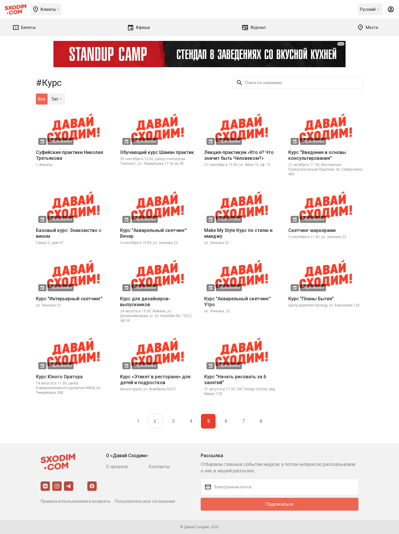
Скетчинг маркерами (312, 230)
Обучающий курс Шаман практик (157, 152)
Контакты (159, 466)
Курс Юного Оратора (59, 376)
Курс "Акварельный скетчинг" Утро (237, 301)
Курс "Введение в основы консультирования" (317, 155)
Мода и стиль (229, 219)
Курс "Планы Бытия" (311, 298)
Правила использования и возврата (75, 501)
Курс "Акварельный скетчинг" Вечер (153, 233)
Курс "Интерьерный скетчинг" (69, 298)
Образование (60, 141)
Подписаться (279, 504)
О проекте (117, 466)
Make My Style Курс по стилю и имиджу (238, 233)
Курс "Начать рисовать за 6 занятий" (235, 379)
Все (41, 99)
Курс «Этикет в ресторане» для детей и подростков (155, 379)
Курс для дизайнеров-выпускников (145, 301)
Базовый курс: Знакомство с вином (68, 233)
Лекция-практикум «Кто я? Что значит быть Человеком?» (239, 155)
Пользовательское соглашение (145, 501)
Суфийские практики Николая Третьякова (69, 155)
